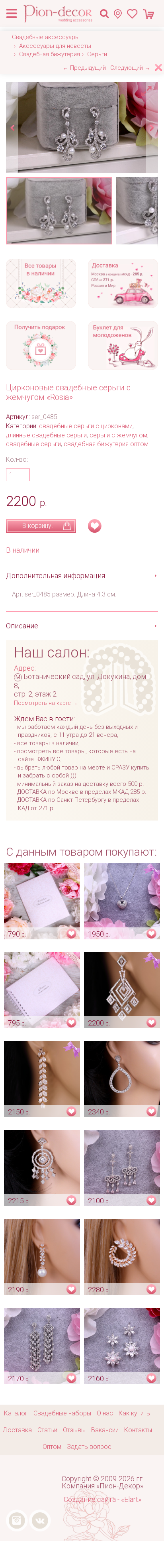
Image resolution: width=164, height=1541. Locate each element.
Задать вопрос (89, 1446)
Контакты (138, 1430)
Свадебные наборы (62, 1413)
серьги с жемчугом (118, 435)
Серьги (97, 54)
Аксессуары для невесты (55, 45)
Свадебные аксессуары (46, 37)
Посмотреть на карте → (46, 703)
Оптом (52, 1446)
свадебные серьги (33, 444)
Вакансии (105, 1430)
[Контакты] (120, 14)
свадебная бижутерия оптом (106, 444)
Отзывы (74, 1430)
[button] (147, 89)
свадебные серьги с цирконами (86, 426)
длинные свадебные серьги (46, 435)
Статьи (47, 1430)
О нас (105, 1413)
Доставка (17, 1430)
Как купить (134, 1413)
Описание (22, 626)
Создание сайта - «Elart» (102, 1499)
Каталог (16, 1413)
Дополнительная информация (55, 575)
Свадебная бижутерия (49, 54)
